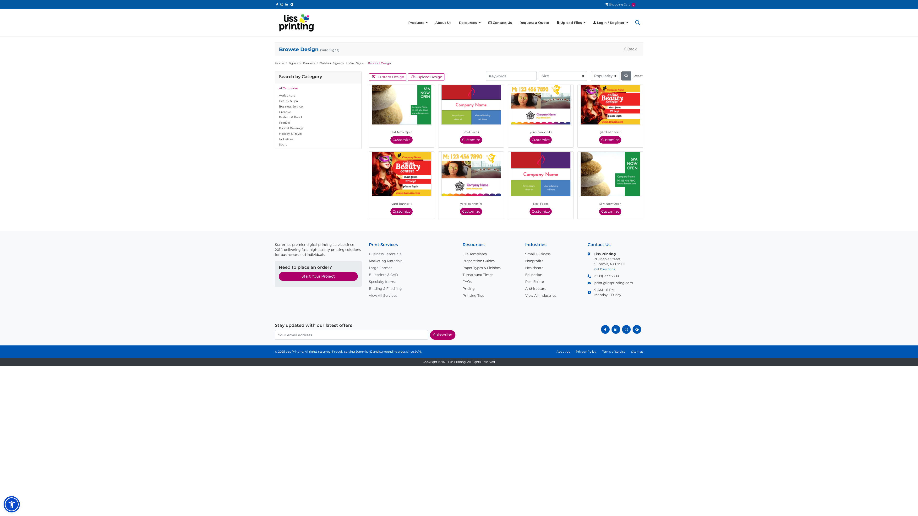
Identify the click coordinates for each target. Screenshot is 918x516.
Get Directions (604, 269)
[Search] (626, 76)
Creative (285, 112)
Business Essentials (385, 254)
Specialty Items (382, 282)
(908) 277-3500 (606, 276)
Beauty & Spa (288, 101)
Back (632, 49)
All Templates (288, 88)
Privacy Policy (586, 351)
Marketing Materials (385, 261)
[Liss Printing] (296, 23)
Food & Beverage (291, 128)
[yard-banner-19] (541, 105)
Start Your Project (318, 276)
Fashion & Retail (290, 117)
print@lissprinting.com (613, 283)
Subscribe (442, 335)
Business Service (291, 106)
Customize (401, 140)
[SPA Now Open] (402, 105)
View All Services (383, 295)
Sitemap (637, 351)
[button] (637, 22)
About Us (563, 351)
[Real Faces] (471, 105)
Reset (638, 76)
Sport (283, 144)
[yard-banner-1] (610, 105)
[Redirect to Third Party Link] (277, 4)
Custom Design (391, 77)
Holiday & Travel (290, 133)
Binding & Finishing (385, 288)
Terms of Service (613, 351)
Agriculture (287, 95)
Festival (284, 122)
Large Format (380, 268)
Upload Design (429, 77)
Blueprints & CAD (383, 275)
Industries (286, 139)
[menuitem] (418, 22)
